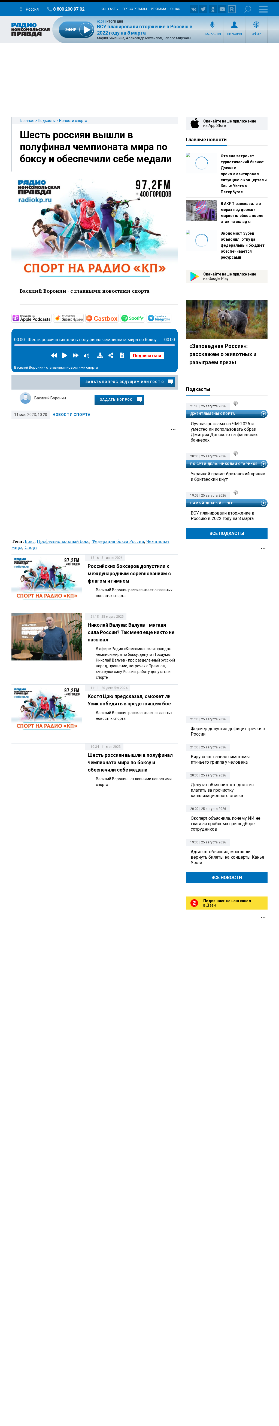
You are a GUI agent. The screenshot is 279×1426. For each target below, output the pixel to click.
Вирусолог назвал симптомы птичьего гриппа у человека (220, 759)
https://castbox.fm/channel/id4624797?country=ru (118, 318)
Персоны (234, 34)
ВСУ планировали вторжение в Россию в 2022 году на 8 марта (222, 515)
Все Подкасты (227, 533)
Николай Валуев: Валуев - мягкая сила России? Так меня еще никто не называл (131, 632)
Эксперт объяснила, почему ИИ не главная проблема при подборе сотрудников (225, 824)
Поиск (247, 9)
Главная (27, 120)
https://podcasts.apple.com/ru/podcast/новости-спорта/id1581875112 (50, 318)
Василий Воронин (50, 398)
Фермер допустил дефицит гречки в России (228, 731)
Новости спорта (73, 120)
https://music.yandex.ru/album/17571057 (83, 318)
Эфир (256, 34)
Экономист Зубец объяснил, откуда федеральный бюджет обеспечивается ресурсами (243, 245)
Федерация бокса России (118, 541)
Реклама (158, 9)
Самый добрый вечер (211, 503)
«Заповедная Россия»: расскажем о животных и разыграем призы (222, 354)
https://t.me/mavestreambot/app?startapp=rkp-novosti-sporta (170, 318)
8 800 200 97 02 (68, 9)
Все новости (226, 877)
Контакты (110, 9)
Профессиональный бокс (63, 541)
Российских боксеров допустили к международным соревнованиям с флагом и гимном (129, 573)
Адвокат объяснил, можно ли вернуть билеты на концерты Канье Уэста (227, 857)
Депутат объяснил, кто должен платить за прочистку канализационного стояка (222, 790)
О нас (175, 9)
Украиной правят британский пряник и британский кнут (228, 476)
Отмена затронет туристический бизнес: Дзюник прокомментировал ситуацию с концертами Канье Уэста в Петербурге (244, 174)
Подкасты (212, 34)
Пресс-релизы (135, 9)
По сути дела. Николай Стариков (224, 464)
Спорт (31, 547)
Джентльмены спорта (212, 414)
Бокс (30, 541)
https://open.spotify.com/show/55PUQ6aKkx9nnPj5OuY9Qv (144, 318)
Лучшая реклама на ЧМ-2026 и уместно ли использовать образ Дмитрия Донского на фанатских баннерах (224, 432)
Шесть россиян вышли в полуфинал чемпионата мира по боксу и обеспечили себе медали (96, 147)
